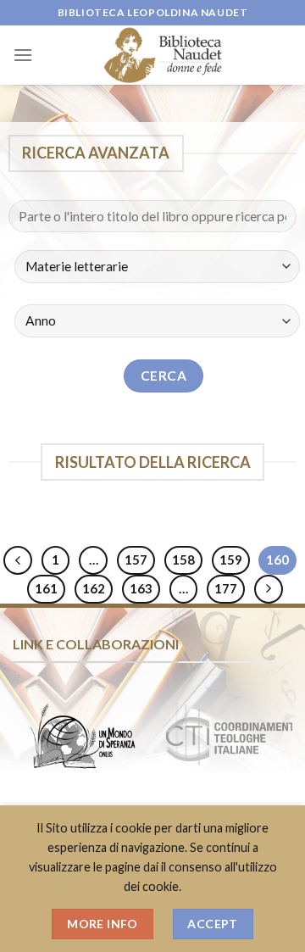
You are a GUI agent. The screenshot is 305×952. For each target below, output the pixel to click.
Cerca (163, 375)
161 (46, 588)
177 (225, 588)
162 (93, 588)
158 (183, 559)
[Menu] (23, 54)
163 (141, 588)
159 (230, 559)
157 (136, 559)
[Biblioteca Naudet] (163, 55)
